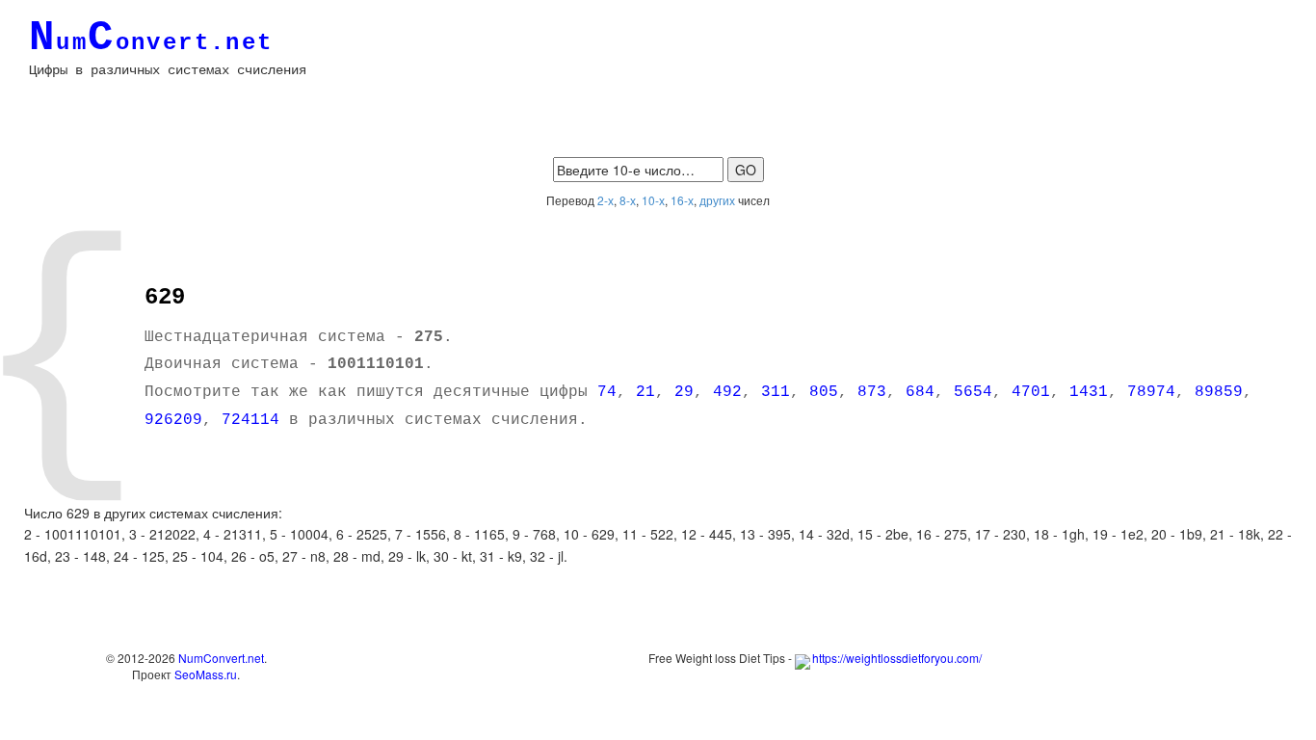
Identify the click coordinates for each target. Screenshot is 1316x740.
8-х (627, 200)
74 (607, 392)
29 (684, 392)
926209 (173, 420)
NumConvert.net (221, 657)
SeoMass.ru (205, 674)
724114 (250, 420)
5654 (973, 392)
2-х (605, 200)
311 (775, 392)
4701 (1031, 392)
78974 (1151, 392)
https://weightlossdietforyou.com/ (897, 657)
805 (823, 392)
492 (727, 392)
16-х (682, 200)
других (717, 200)
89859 (1219, 392)
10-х (653, 200)
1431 (1088, 392)
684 (920, 392)
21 (645, 392)
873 (871, 392)
